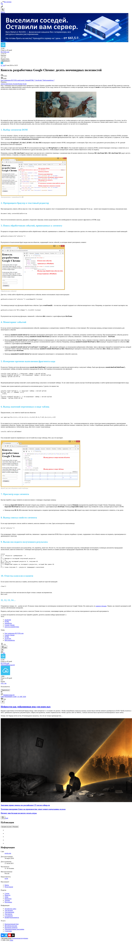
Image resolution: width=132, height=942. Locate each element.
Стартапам (8, 931)
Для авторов (9, 910)
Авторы (7, 900)
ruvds (6, 878)
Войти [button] (3, 12)
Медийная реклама (11, 926)
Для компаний (9, 912)
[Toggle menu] (1, 2)
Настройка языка (6, 938)
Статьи (7, 893)
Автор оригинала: (13, 84)
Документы (8, 914)
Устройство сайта (10, 909)
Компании (8, 898)
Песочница (8, 902)
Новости (7, 895)
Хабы (6, 897)
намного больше (101, 606)
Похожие (15, 826)
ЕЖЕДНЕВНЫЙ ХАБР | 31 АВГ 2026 (13, 696)
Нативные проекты (11, 927)
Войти (7, 885)
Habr (11, 940)
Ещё (6, 818)
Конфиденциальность (12, 917)
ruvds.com (8, 853)
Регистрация (9, 887)
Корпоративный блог (12, 924)
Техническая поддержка (20, 938)
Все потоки (7, 2)
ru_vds (3, 65)
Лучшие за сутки (6, 826)
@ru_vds (3, 683)
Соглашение (9, 916)
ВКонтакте (10, 665)
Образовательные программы (14, 929)
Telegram (3, 665)
